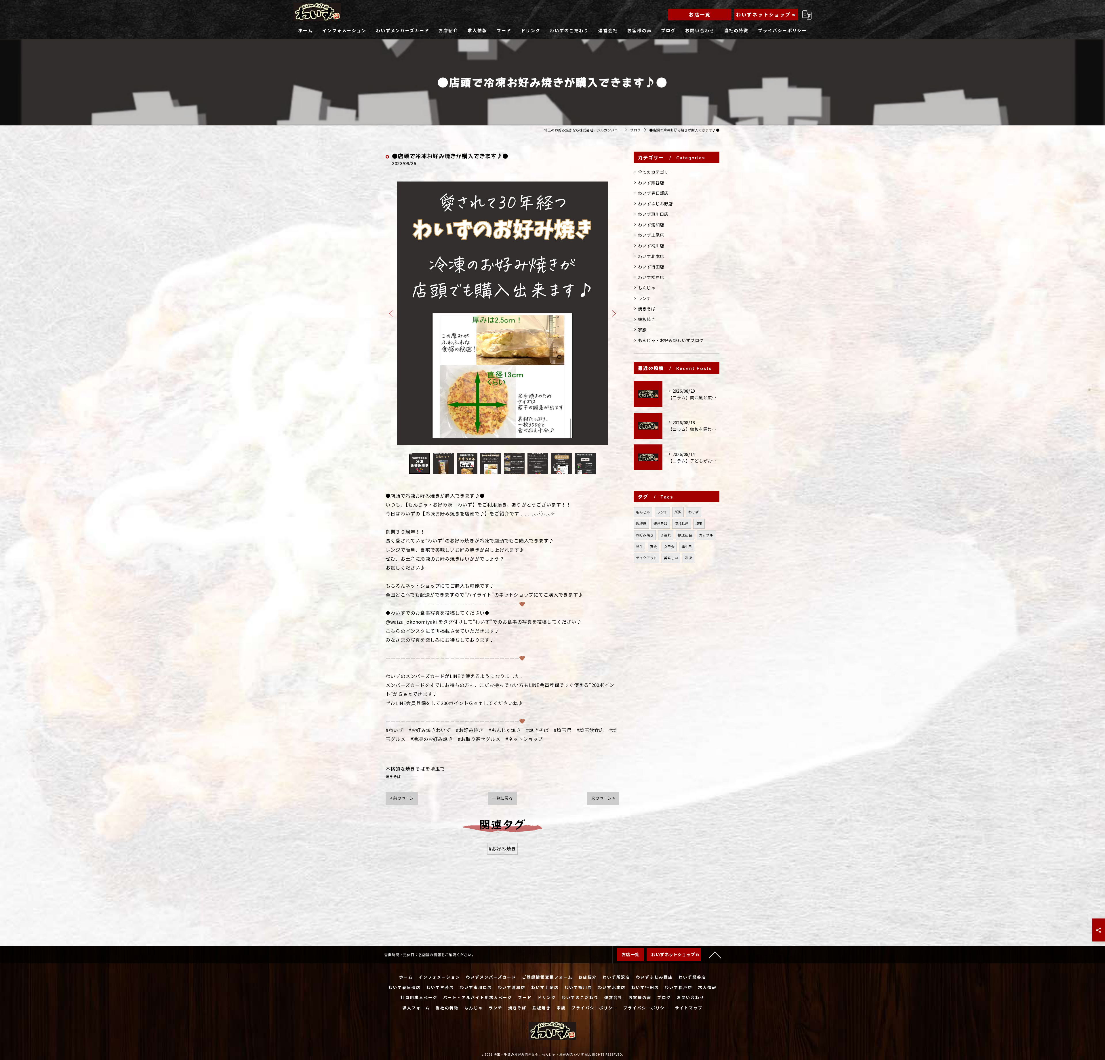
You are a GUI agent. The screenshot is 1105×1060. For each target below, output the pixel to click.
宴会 (653, 546)
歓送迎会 (685, 534)
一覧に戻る (502, 798)
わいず (693, 511)
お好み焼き (645, 534)
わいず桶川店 (651, 245)
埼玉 (699, 523)
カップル (706, 534)
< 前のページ (402, 798)
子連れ (665, 534)
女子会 (669, 546)
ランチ (644, 298)
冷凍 (688, 557)
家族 (642, 329)
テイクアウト (646, 557)
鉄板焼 (641, 523)
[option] (502, 313)
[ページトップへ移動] (715, 954)
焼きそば (393, 776)
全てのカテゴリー (655, 172)
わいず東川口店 (653, 214)
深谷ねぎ (682, 523)
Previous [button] (391, 313)
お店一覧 (700, 14)
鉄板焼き (647, 319)
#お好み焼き (502, 848)
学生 (639, 546)
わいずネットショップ (763, 14)
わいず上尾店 (651, 235)
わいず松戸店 (651, 277)
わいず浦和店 (651, 224)
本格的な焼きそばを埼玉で (415, 768)
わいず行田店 (651, 266)
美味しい (671, 557)
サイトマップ (689, 1008)
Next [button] (613, 313)
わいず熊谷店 (651, 182)
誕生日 (686, 546)
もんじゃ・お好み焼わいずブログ (671, 340)
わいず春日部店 (653, 193)
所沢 (678, 511)
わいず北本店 (651, 256)
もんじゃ (647, 287)
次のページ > (603, 798)
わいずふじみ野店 (655, 203)
